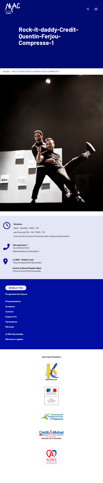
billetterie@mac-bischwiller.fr (26, 251)
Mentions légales (14, 339)
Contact (9, 311)
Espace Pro (11, 316)
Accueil (6, 71)
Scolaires (10, 306)
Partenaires (11, 321)
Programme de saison (16, 294)
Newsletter (16, 288)
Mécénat (9, 326)
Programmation (13, 301)
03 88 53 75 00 (22, 248)
